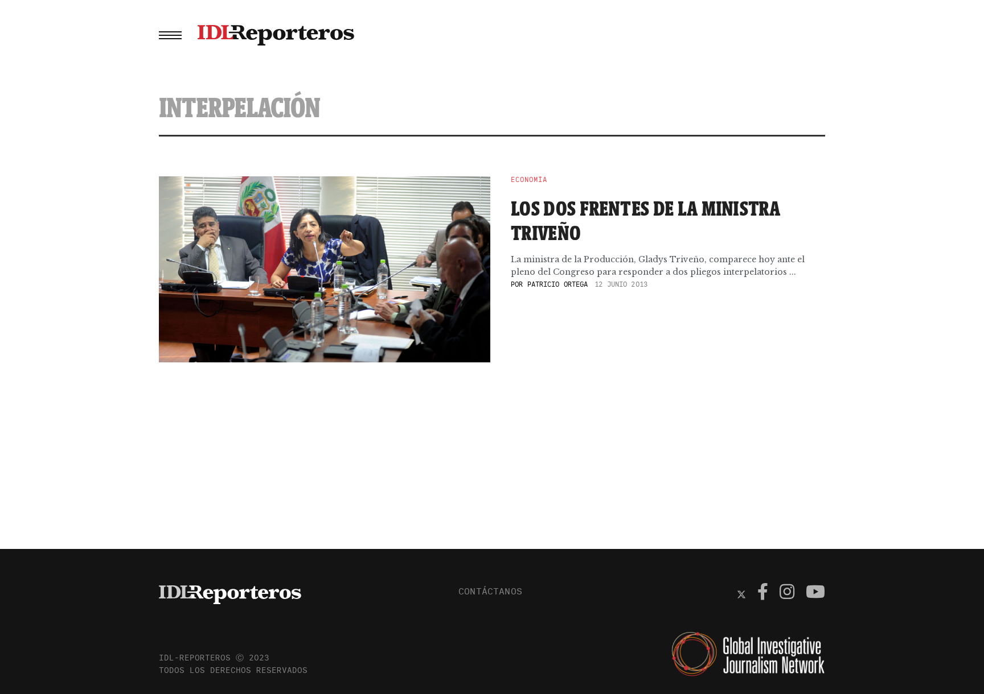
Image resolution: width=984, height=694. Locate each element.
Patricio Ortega (557, 284)
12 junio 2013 (620, 284)
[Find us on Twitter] (741, 593)
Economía (529, 179)
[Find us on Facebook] (762, 593)
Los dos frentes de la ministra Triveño (645, 220)
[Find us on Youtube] (815, 593)
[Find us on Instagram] (787, 593)
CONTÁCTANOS (490, 591)
